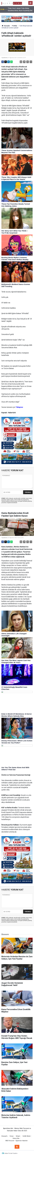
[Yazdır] (21, 62)
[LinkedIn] (8, 62)
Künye (12, 1136)
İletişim (18, 1136)
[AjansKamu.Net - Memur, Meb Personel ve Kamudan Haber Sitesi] (11, 3)
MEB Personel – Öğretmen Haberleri (16, 1141)
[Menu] (30, 3)
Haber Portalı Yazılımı (11, 1153)
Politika (14, 26)
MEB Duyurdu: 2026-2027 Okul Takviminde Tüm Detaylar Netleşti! (19, 9)
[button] (24, 62)
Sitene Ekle (16, 1138)
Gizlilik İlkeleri (27, 1136)
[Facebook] (2, 62)
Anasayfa (7, 26)
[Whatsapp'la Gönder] (11, 62)
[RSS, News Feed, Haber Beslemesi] (17, 1147)
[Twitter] (5, 62)
